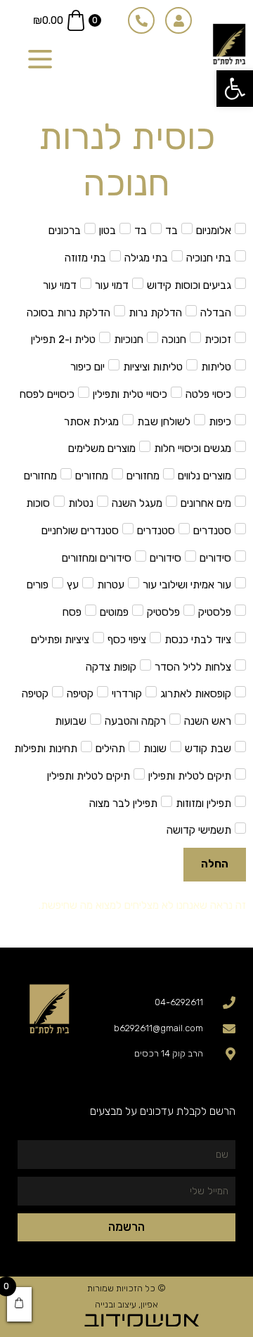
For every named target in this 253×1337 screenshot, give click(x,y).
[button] (234, 88)
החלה (214, 864)
